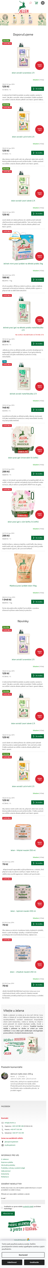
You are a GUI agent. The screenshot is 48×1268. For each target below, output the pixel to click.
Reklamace (5, 1177)
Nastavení (23, 1255)
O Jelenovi (5, 1159)
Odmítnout (12, 1262)
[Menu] (42, 3)
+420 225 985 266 (18, 1126)
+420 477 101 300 (16, 1129)
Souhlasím (34, 1262)
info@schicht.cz (10, 1123)
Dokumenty (5, 1174)
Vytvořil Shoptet (20, 1240)
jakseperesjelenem (11, 1142)
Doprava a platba (7, 1162)
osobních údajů (28, 1206)
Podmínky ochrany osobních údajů (13, 1168)
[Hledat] (30, 3)
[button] (3, 17)
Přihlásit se (8, 1214)
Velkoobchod (5, 1171)
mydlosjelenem (10, 1145)
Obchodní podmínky (8, 1165)
